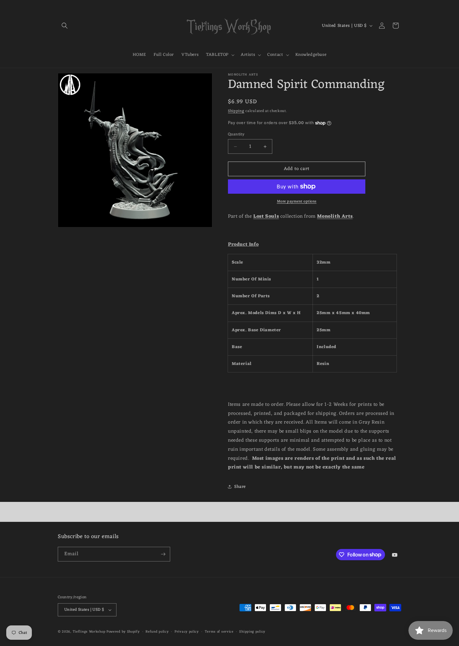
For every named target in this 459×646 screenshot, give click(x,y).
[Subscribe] (163, 554)
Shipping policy (252, 632)
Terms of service (219, 632)
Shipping (236, 111)
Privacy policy (187, 632)
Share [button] (240, 487)
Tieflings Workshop (89, 632)
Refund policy (157, 632)
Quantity (236, 134)
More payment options (297, 201)
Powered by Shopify (123, 632)
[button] (65, 25)
